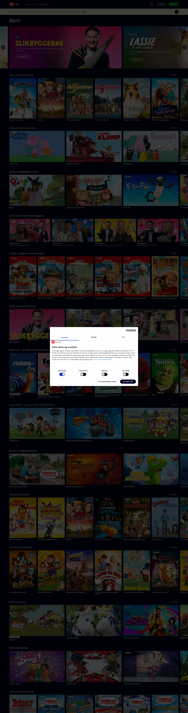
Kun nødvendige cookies (107, 381)
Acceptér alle (128, 381)
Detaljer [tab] (94, 337)
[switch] (83, 374)
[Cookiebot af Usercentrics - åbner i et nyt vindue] (127, 330)
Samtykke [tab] (64, 337)
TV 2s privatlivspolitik (102, 359)
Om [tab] (123, 337)
